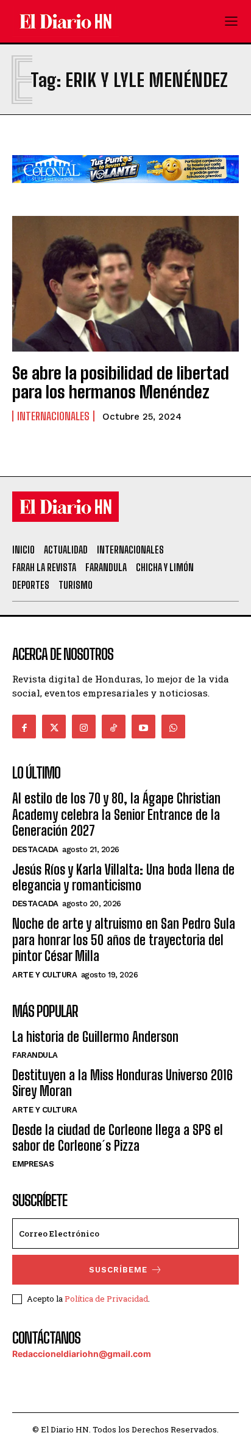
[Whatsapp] (173, 726)
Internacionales (53, 416)
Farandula (35, 1055)
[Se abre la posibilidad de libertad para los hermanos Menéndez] (125, 284)
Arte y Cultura (44, 974)
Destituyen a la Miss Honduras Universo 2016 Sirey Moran (122, 1083)
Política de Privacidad (106, 1298)
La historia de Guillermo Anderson (95, 1037)
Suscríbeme (118, 1269)
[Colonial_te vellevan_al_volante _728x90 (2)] (125, 192)
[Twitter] (54, 726)
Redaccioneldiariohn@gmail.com (81, 1353)
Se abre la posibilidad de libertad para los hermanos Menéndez (120, 382)
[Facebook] (24, 726)
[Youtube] (143, 726)
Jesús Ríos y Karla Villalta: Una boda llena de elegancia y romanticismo (123, 877)
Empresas (33, 1163)
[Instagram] (84, 726)
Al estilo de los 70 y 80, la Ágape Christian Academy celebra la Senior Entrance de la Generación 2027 (116, 814)
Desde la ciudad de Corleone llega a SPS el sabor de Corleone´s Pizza (117, 1138)
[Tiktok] (113, 726)
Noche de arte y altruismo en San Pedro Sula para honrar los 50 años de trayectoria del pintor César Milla (123, 939)
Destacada (35, 849)
